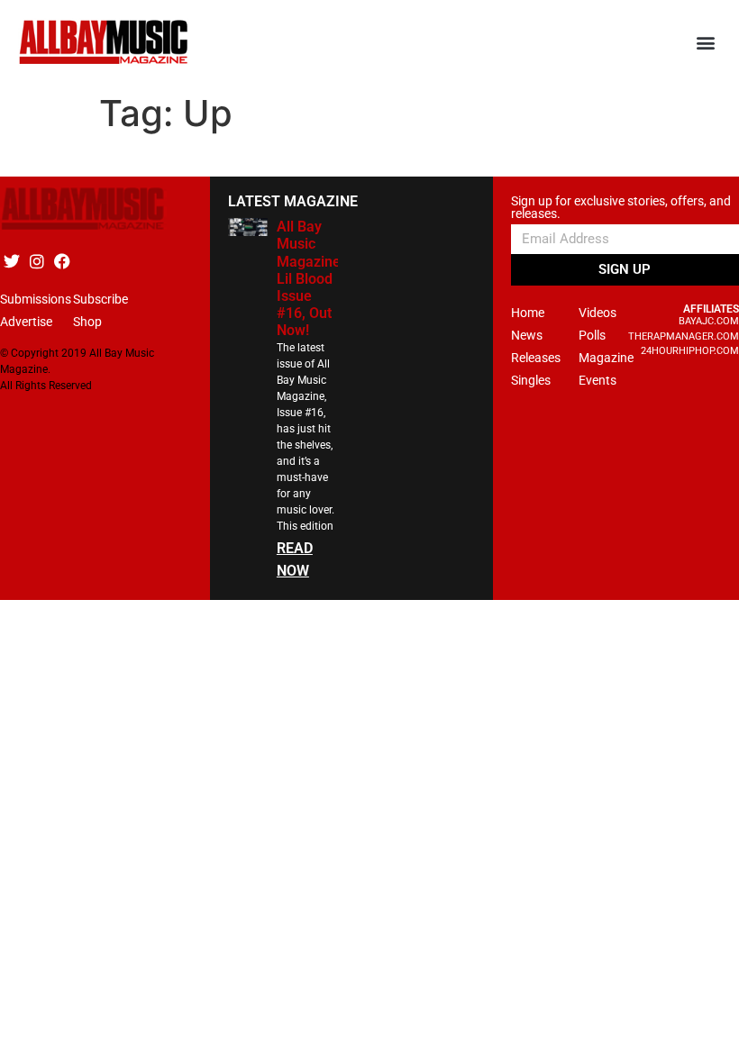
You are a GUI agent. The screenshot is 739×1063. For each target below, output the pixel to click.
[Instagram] (36, 261)
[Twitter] (11, 261)
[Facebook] (61, 261)
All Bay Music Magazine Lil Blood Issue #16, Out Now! (309, 278)
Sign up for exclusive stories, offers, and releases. (621, 208)
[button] (706, 43)
